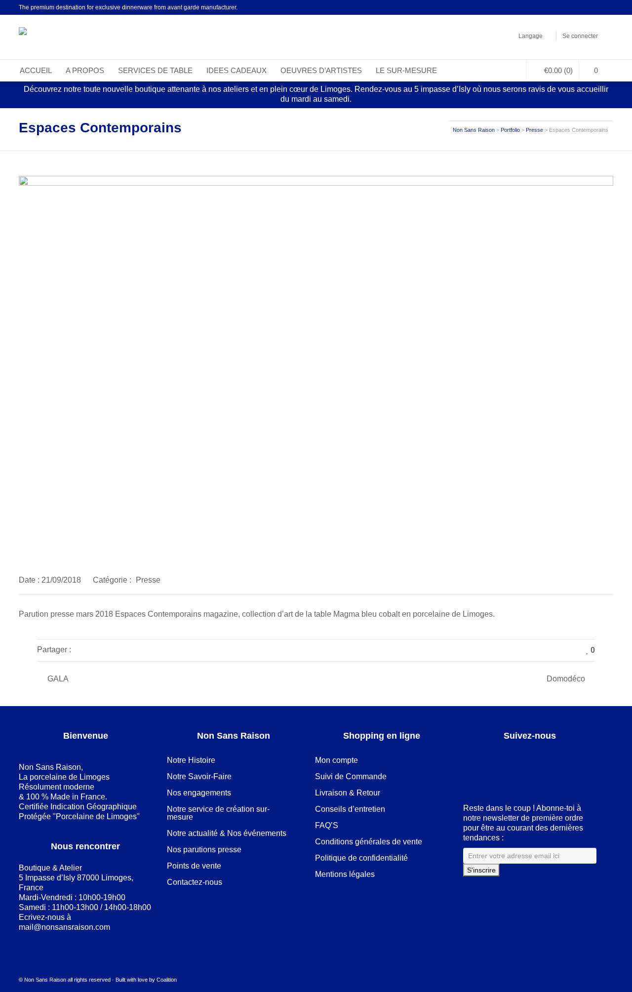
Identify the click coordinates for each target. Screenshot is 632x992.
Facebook (552, 7)
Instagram (595, 7)
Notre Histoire (191, 760)
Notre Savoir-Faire (199, 776)
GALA (58, 679)
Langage (530, 36)
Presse (534, 130)
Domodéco (566, 679)
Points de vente (194, 866)
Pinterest (581, 7)
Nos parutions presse (204, 849)
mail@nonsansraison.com (64, 927)
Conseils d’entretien (350, 809)
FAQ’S (326, 825)
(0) (558, 70)
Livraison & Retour (347, 793)
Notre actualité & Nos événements (226, 833)
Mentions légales (345, 874)
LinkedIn (567, 7)
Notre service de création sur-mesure (218, 813)
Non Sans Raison (474, 130)
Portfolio (510, 130)
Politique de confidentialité (361, 858)
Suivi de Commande (351, 776)
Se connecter (580, 36)
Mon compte (336, 760)
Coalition (167, 980)
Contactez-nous (194, 882)
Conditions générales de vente (368, 841)
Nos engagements (199, 793)
